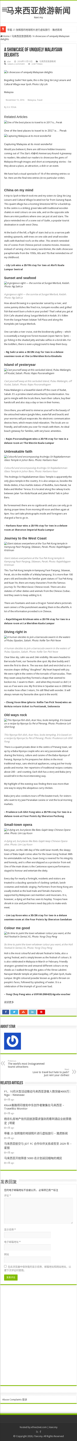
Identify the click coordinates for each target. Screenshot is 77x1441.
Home (6, 36)
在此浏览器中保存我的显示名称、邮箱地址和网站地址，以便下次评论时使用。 (37, 1268)
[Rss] (37, 1432)
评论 (7, 1195)
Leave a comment (16, 64)
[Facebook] (40, 1432)
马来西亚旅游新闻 (38, 10)
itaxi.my (53, 1427)
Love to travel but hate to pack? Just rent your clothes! (51, 1072)
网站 (6, 1254)
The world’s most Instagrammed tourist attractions (26, 1064)
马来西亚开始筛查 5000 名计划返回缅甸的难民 (33, 1158)
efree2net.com (39, 1427)
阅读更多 (9, 1002)
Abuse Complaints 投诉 (14, 1399)
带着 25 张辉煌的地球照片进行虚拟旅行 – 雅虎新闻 (34, 29)
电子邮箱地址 (12, 1242)
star (9, 61)
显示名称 (10, 1229)
